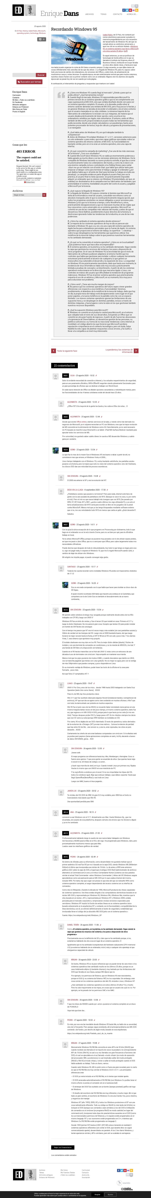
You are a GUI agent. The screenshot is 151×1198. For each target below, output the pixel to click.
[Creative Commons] (127, 1188)
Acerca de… (132, 14)
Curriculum (16, 95)
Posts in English (18, 112)
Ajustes (110, 1194)
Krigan (74, 959)
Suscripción (86, 1177)
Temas (103, 14)
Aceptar (97, 1194)
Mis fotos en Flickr (19, 109)
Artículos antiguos (19, 105)
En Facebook (17, 102)
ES (137, 6)
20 (44, 39)
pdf (125, 51)
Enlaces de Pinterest (46, 1177)
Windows (42, 33)
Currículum (86, 1170)
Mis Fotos (64, 1170)
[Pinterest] (130, 10)
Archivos (89, 14)
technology (34, 33)
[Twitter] (127, 10)
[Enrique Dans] (24, 10)
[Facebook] (123, 10)
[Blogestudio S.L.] (123, 1183)
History (25, 31)
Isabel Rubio (108, 35)
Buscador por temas (30, 81)
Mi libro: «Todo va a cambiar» (23, 100)
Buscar (41, 75)
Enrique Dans (30, 182)
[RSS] (136, 10)
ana (72, 812)
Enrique (59, 13)
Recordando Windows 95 (74, 29)
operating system (23, 33)
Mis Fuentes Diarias (68, 1172)
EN (133, 6)
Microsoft (41, 31)
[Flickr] (133, 10)
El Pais (19, 31)
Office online (81, 422)
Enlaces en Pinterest (20, 107)
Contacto (117, 14)
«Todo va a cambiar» (68, 1175)
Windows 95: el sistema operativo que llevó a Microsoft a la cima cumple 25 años (121, 48)
